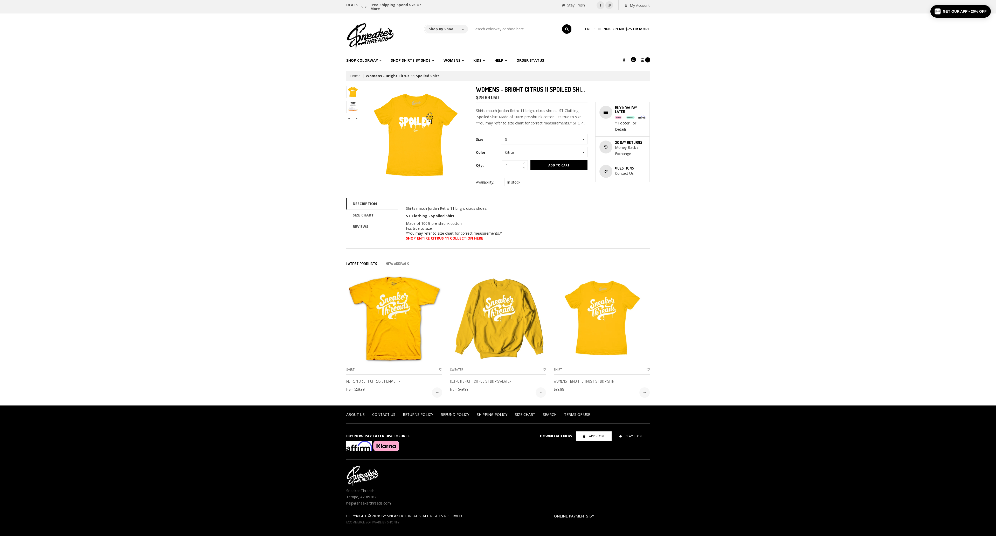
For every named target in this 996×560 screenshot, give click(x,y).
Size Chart (363, 215)
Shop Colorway (362, 60)
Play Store (634, 436)
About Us (355, 414)
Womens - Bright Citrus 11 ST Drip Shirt (585, 381)
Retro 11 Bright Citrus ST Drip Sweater (480, 381)
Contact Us (383, 414)
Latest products (361, 264)
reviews (360, 226)
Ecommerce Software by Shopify (372, 522)
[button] (960, 11)
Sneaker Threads (404, 515)
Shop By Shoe (441, 28)
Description (365, 203)
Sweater (456, 369)
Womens (452, 60)
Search (550, 414)
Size (479, 139)
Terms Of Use (577, 414)
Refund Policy (455, 414)
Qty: (480, 165)
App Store (597, 436)
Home (355, 75)
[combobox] (515, 29)
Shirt (350, 369)
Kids (477, 60)
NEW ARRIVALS (397, 264)
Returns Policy (418, 414)
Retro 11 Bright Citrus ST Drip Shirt (374, 381)
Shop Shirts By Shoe (411, 60)
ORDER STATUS (530, 60)
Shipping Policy (492, 414)
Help (498, 60)
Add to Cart (559, 165)
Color (481, 152)
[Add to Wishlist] (440, 369)
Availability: (485, 182)
